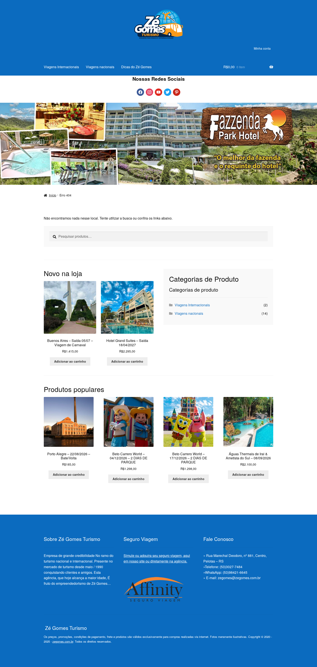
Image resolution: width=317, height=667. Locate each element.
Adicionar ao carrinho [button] (70, 361)
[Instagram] (149, 92)
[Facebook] (140, 92)
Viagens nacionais (100, 66)
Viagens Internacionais (61, 66)
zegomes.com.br (62, 641)
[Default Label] (158, 92)
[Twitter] (167, 92)
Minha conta (262, 48)
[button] (151, 181)
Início (52, 195)
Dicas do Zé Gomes (136, 66)
